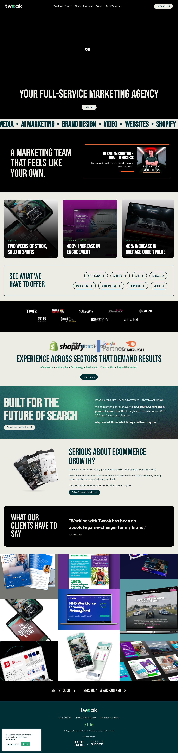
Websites (78, 124)
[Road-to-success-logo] (97, 747)
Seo (129, 124)
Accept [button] (25, 744)
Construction (107, 367)
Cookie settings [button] (13, 744)
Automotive (62, 367)
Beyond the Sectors (127, 367)
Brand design (21, 124)
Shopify (108, 124)
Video (52, 124)
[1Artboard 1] (79, 747)
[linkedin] (91, 730)
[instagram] (86, 730)
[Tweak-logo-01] (13, 5)
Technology (77, 367)
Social (150, 124)
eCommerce (46, 367)
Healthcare (92, 367)
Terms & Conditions (108, 736)
